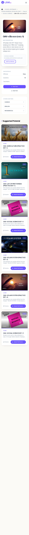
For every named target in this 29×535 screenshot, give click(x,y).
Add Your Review (10, 61)
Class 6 (25, 11)
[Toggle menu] (26, 2)
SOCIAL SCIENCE (7, 13)
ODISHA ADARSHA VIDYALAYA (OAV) (11, 11)
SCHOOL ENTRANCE (10, 9)
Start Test (15, 86)
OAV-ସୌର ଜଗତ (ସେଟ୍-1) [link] (20, 13)
